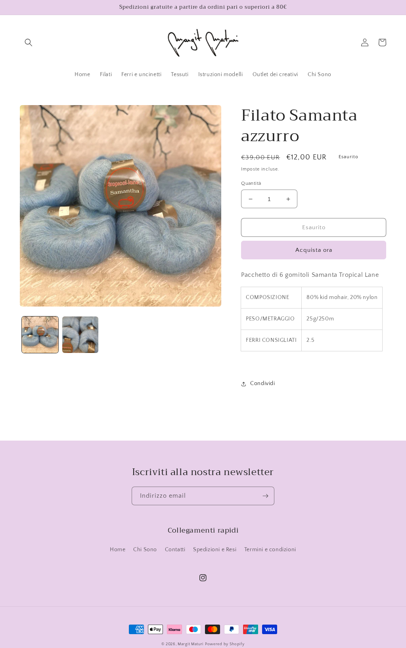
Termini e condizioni (270, 549)
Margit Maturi (190, 644)
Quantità (251, 183)
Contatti (175, 549)
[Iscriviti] (265, 496)
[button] (28, 42)
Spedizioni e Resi (214, 549)
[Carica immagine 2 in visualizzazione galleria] (80, 334)
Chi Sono (145, 549)
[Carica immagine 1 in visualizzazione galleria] (40, 334)
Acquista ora (313, 250)
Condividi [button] (262, 383)
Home (117, 549)
